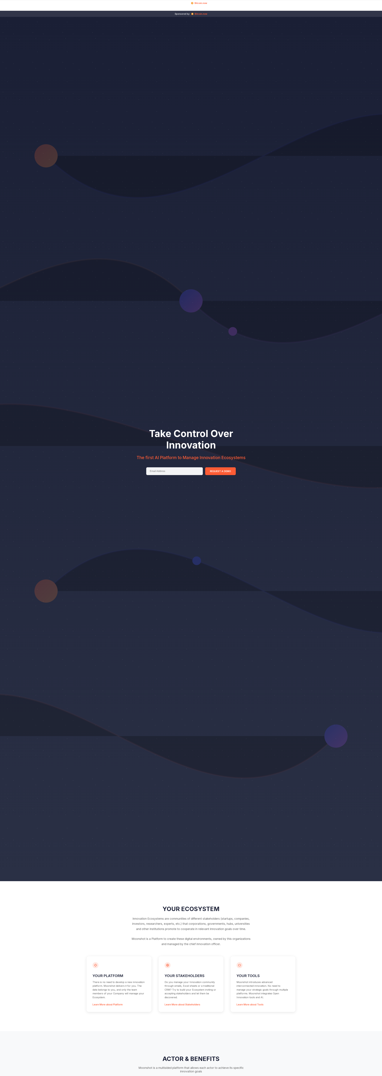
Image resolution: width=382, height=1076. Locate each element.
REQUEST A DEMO (220, 471)
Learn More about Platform (108, 1004)
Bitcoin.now (201, 3)
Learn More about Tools (250, 1004)
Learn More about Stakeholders (182, 1004)
